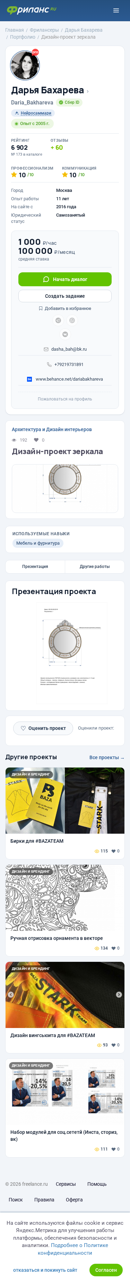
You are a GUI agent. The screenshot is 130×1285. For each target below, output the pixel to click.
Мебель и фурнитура (38, 543)
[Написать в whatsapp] (72, 320)
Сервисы (66, 1184)
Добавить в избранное (67, 308)
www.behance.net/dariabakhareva (69, 379)
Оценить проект (43, 728)
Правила (44, 1199)
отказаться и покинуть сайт (45, 1270)
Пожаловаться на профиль (65, 399)
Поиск (16, 1199)
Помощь (97, 1184)
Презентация (35, 566)
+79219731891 (69, 364)
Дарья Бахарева (47, 90)
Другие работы (95, 566)
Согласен (106, 1270)
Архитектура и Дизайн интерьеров (52, 429)
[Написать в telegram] (58, 320)
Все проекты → (107, 757)
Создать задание (65, 296)
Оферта (74, 1199)
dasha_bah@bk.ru (69, 349)
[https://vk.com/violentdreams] (65, 334)
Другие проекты (31, 757)
